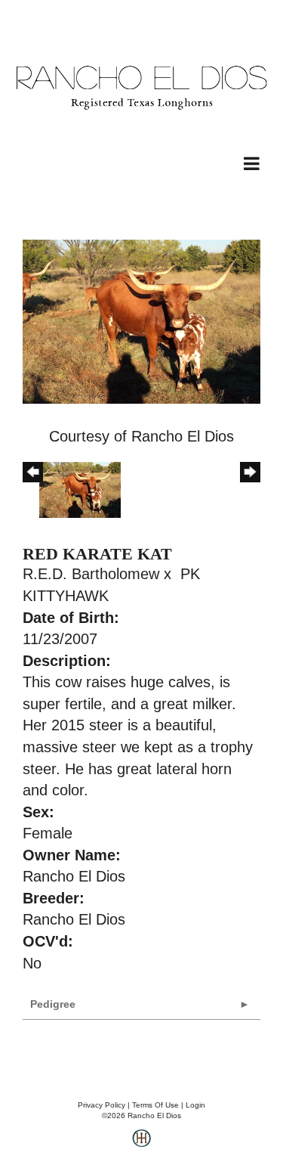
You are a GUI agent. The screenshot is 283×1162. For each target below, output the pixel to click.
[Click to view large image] (141, 320)
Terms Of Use (155, 1105)
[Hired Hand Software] (141, 1143)
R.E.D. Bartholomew (91, 574)
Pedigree (52, 1004)
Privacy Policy (101, 1105)
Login (195, 1105)
